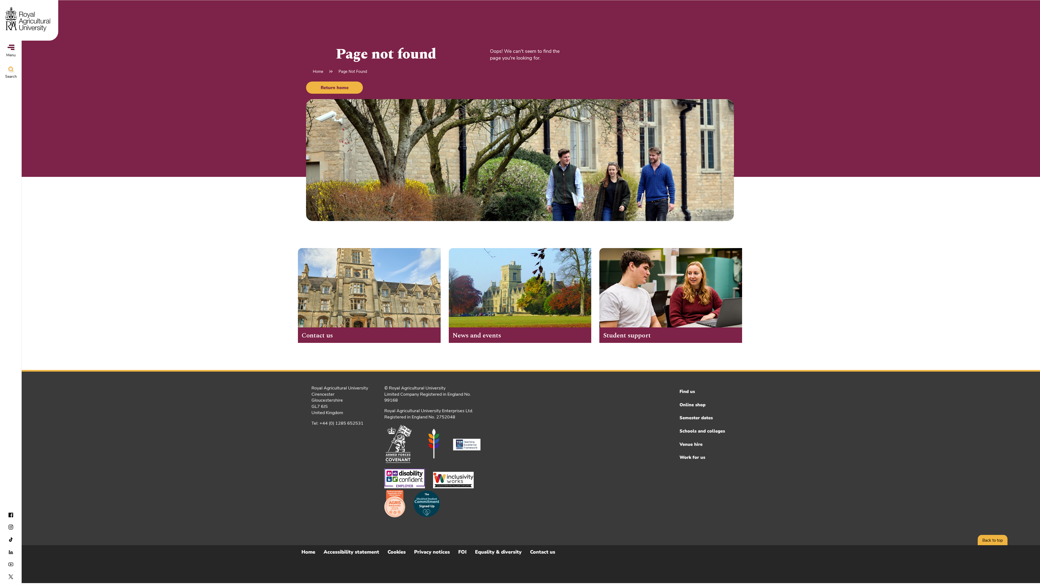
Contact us (542, 552)
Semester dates (696, 418)
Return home (335, 88)
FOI (462, 552)
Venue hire (691, 444)
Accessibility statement (351, 552)
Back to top (992, 540)
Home (318, 71)
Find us (687, 392)
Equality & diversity (498, 552)
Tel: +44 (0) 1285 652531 (337, 423)
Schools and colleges (702, 431)
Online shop (693, 405)
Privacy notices (432, 552)
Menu (11, 55)
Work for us (692, 457)
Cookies (397, 552)
